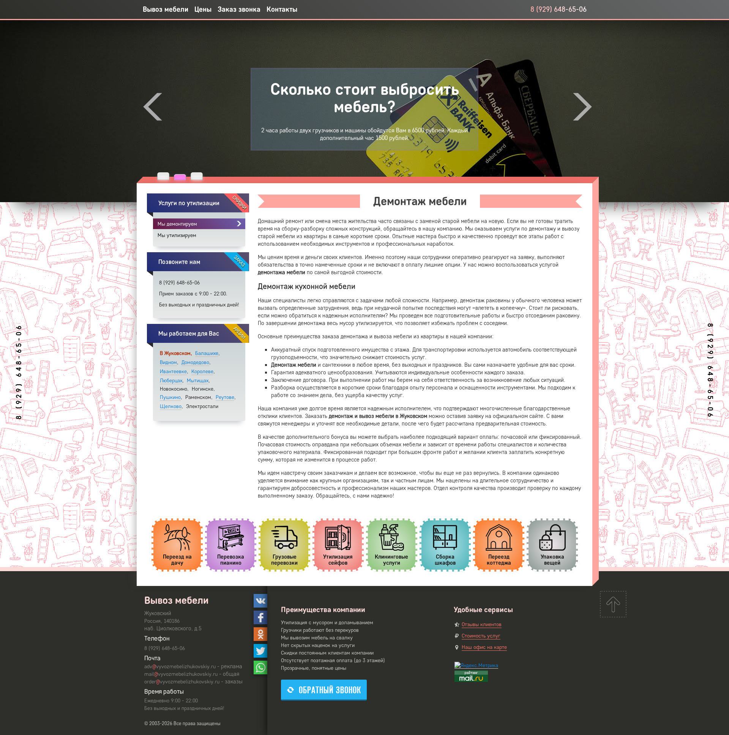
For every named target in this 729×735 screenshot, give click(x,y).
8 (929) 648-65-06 (558, 9)
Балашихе (206, 353)
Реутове (225, 397)
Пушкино (170, 397)
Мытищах (197, 380)
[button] (163, 176)
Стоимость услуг (481, 636)
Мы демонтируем (177, 224)
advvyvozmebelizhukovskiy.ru (180, 666)
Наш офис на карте (484, 647)
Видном (168, 362)
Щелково (170, 406)
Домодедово (195, 362)
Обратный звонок (330, 690)
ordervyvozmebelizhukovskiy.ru (181, 681)
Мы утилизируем (177, 235)
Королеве (202, 371)
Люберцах (171, 380)
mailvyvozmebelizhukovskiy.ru (181, 674)
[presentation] (152, 107)
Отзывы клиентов (482, 624)
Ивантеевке (173, 371)
